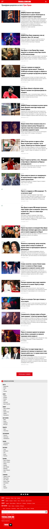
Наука (4, 429)
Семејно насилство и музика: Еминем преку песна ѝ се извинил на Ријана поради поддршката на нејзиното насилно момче (33, 266)
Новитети (5, 435)
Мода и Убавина (6, 460)
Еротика (21, 508)
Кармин (5, 458)
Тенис (4, 400)
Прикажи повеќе (24, 374)
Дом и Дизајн (6, 467)
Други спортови (29, 500)
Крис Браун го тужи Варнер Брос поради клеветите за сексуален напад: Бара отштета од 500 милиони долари (33, 52)
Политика (5, 456)
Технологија (5, 430)
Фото (25, 508)
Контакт (12, 514)
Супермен (5, 474)
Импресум (3, 514)
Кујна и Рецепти (6, 470)
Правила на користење (6, 520)
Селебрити (5, 423)
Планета (5, 427)
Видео (28, 508)
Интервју (5, 447)
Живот (4, 407)
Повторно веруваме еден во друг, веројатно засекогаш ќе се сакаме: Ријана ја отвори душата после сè (33, 284)
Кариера (5, 465)
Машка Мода (6, 478)
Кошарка (5, 397)
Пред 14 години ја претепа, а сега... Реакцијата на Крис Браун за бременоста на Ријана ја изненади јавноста (34, 162)
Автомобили (6, 433)
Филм (4, 419)
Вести (4, 384)
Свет (4, 389)
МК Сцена (5, 424)
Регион (4, 388)
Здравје (5, 413)
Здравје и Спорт (6, 476)
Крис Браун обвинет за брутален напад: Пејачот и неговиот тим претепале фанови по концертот (33, 90)
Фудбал (5, 395)
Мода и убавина (6, 408)
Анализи (5, 391)
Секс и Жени (5, 479)
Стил (4, 452)
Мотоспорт (5, 402)
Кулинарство (6, 415)
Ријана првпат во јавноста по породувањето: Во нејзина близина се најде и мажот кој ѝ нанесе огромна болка (33, 177)
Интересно (5, 444)
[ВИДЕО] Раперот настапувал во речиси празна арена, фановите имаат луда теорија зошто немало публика (34, 107)
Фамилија (5, 468)
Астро (4, 472)
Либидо (5, 463)
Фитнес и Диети (6, 462)
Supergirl (5, 487)
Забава (4, 441)
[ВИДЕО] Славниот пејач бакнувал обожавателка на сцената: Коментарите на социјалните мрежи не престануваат (33, 15)
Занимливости (6, 438)
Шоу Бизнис (5, 451)
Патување (24, 503)
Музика (4, 421)
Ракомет (5, 399)
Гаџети (4, 486)
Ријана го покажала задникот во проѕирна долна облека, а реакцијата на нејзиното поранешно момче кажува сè (33, 334)
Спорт (4, 394)
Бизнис (4, 454)
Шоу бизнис (6, 418)
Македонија (5, 386)
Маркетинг (8, 514)
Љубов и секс (6, 411)
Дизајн (4, 410)
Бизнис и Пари (6, 481)
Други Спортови (6, 404)
